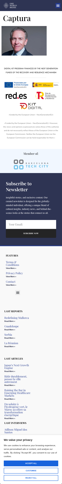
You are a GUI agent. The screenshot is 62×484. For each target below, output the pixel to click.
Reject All (31, 478)
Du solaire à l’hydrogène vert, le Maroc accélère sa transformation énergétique (16, 409)
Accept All (31, 463)
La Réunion (11, 343)
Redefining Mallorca (16, 318)
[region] (31, 459)
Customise (31, 471)
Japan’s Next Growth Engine (16, 366)
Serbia (8, 334)
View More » (11, 268)
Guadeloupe (11, 326)
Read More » (9, 321)
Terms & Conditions (12, 263)
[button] (58, 5)
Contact (10, 281)
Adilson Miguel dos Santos (15, 431)
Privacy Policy (14, 273)
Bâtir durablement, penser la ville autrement (15, 379)
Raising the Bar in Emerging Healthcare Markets (17, 392)
